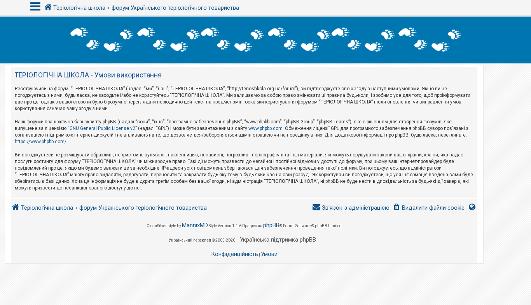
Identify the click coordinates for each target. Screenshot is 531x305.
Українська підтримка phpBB (278, 239)
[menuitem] (428, 208)
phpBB (271, 225)
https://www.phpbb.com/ (40, 141)
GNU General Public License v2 (102, 128)
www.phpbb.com (265, 128)
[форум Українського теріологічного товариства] (265, 40)
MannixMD (195, 225)
